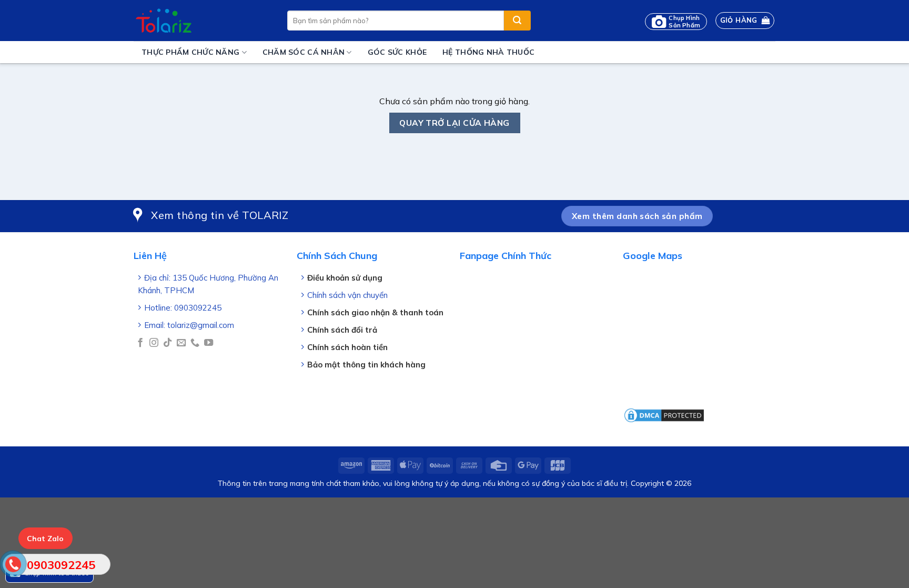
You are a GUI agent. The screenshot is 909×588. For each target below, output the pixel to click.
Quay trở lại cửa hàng (454, 122)
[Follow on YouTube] (208, 343)
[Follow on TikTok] (167, 343)
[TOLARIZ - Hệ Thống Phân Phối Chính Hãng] (202, 20)
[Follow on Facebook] (140, 343)
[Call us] (194, 343)
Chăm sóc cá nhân (303, 52)
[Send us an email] (181, 343)
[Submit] (517, 21)
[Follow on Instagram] (153, 343)
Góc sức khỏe (397, 52)
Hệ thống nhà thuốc (488, 52)
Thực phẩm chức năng (190, 52)
